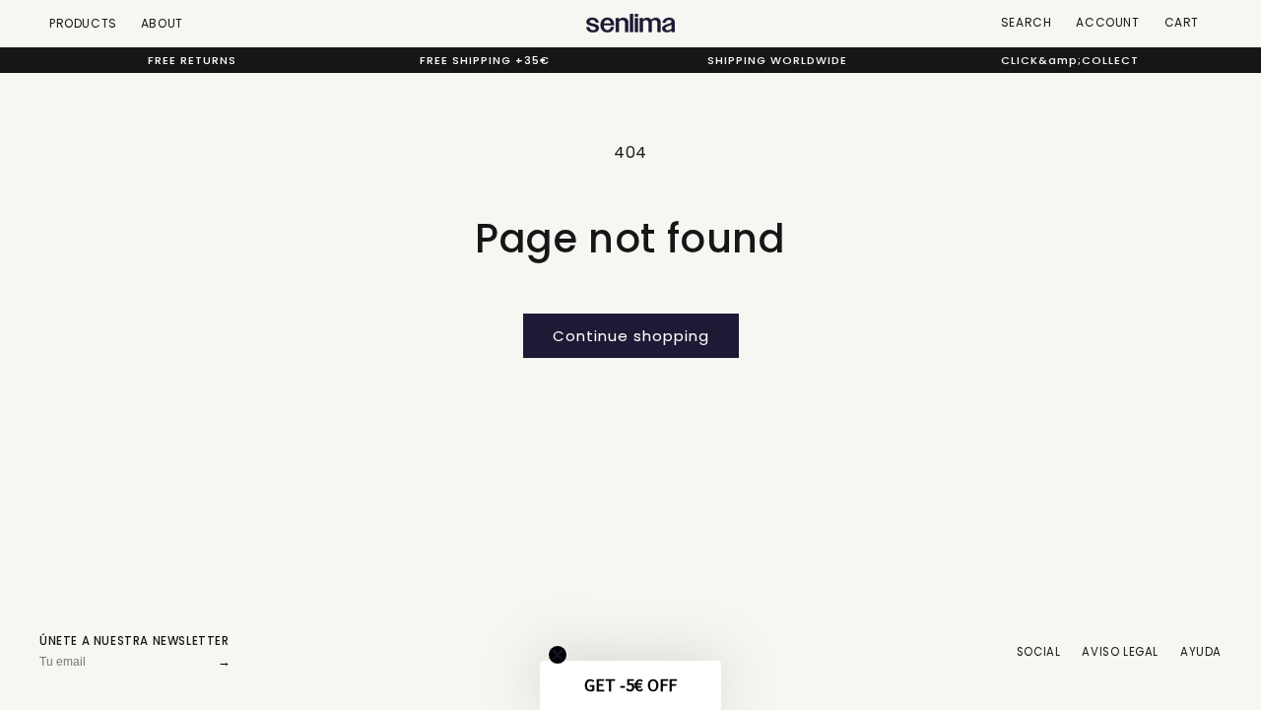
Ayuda (1201, 652)
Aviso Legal (1120, 652)
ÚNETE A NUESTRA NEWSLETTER (134, 641)
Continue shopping (631, 335)
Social (1039, 652)
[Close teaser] (557, 655)
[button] (630, 685)
